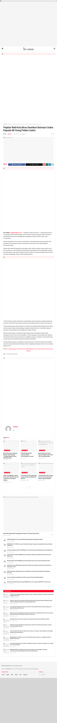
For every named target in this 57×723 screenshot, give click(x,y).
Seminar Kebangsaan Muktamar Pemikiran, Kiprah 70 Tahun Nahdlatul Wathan (25, 577)
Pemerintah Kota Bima (12, 353)
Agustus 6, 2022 (42, 480)
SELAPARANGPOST (9, 668)
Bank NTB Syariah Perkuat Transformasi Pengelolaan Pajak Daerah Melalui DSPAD (29, 619)
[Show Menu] (2, 48)
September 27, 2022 (25, 480)
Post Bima (23, 134)
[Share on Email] (44, 164)
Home (3, 674)
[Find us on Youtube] (43, 674)
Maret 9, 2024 (41, 458)
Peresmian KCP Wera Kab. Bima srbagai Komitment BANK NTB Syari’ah (29, 477)
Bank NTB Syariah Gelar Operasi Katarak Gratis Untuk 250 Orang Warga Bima (45, 455)
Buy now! (25, 674)
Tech (20, 674)
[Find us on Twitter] (41, 674)
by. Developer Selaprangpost (32, 668)
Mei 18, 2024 (16, 134)
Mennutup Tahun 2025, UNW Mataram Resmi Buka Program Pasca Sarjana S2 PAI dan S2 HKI (28, 560)
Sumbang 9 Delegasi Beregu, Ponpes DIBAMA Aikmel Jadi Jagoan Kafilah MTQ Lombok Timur (29, 581)
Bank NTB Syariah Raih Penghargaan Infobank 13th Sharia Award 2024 (21, 533)
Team (12, 674)
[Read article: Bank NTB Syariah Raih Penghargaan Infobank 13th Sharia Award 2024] (28, 514)
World (16, 674)
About (7, 674)
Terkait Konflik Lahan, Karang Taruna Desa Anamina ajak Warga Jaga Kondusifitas (45, 477)
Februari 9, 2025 (7, 459)
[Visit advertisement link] (28, 23)
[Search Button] (54, 48)
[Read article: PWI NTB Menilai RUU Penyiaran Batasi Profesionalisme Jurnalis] (29, 446)
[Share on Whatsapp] (47, 164)
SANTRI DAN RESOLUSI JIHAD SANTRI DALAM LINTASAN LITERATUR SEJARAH (25, 539)
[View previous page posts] (27, 487)
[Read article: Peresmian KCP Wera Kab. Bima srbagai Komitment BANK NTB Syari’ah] (29, 468)
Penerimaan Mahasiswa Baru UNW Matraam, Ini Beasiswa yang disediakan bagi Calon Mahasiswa (29, 550)
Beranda (5, 124)
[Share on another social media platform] (52, 164)
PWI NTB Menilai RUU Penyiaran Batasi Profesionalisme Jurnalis (27, 455)
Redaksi (10, 134)
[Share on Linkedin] (50, 164)
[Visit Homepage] (28, 48)
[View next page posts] (30, 487)
